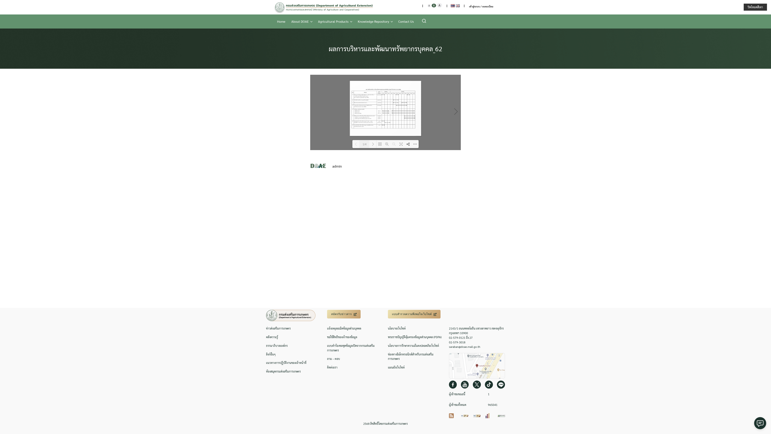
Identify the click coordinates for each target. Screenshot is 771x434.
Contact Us (406, 21)
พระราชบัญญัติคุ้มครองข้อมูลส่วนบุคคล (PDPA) (415, 337)
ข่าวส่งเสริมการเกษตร (278, 328)
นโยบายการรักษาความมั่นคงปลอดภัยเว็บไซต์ (413, 345)
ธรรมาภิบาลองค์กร (277, 345)
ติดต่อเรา (332, 367)
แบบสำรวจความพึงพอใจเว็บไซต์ (412, 314)
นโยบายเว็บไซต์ (397, 328)
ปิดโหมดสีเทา (755, 7)
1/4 (364, 144)
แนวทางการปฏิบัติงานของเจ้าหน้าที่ (286, 362)
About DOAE (300, 21)
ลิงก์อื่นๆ (271, 354)
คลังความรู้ (272, 337)
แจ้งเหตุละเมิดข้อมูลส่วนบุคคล (344, 328)
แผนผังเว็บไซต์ (396, 367)
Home (281, 21)
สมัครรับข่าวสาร (341, 314)
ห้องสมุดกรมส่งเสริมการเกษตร (283, 371)
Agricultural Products (333, 21)
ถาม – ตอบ (333, 358)
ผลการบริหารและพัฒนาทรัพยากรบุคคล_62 (385, 48)
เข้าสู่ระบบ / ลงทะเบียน (481, 6)
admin (337, 166)
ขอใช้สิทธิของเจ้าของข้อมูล (342, 337)
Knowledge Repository (373, 21)
